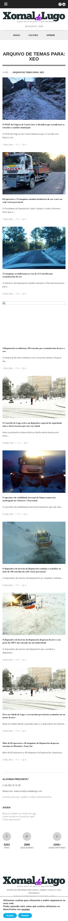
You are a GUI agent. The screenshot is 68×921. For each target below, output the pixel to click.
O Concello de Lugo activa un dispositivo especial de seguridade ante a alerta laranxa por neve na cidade (32, 424)
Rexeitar (25, 915)
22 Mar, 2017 (8, 443)
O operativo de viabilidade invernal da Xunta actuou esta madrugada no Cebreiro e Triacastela (29, 499)
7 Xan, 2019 (7, 145)
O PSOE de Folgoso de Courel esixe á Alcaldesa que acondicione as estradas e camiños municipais (33, 126)
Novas (16, 35)
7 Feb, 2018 (7, 368)
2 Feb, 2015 (7, 760)
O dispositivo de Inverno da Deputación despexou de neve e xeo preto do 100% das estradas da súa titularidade (31, 641)
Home (5, 72)
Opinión (51, 35)
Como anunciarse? (11, 819)
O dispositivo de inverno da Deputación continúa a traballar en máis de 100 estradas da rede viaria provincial (31, 570)
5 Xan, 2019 (7, 294)
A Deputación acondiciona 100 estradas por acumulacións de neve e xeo (33, 349)
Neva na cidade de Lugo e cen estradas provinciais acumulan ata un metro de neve (33, 716)
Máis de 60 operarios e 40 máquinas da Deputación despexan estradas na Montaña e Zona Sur (30, 744)
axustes (25, 909)
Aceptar (10, 915)
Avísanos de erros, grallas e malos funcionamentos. (27, 797)
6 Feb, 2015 (7, 585)
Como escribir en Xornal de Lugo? (18, 816)
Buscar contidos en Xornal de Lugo (19, 813)
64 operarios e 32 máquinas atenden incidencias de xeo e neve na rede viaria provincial (32, 200)
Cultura (33, 35)
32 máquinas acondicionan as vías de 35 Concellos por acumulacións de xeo (27, 275)
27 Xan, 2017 (8, 514)
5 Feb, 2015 (7, 660)
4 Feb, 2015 (7, 731)
